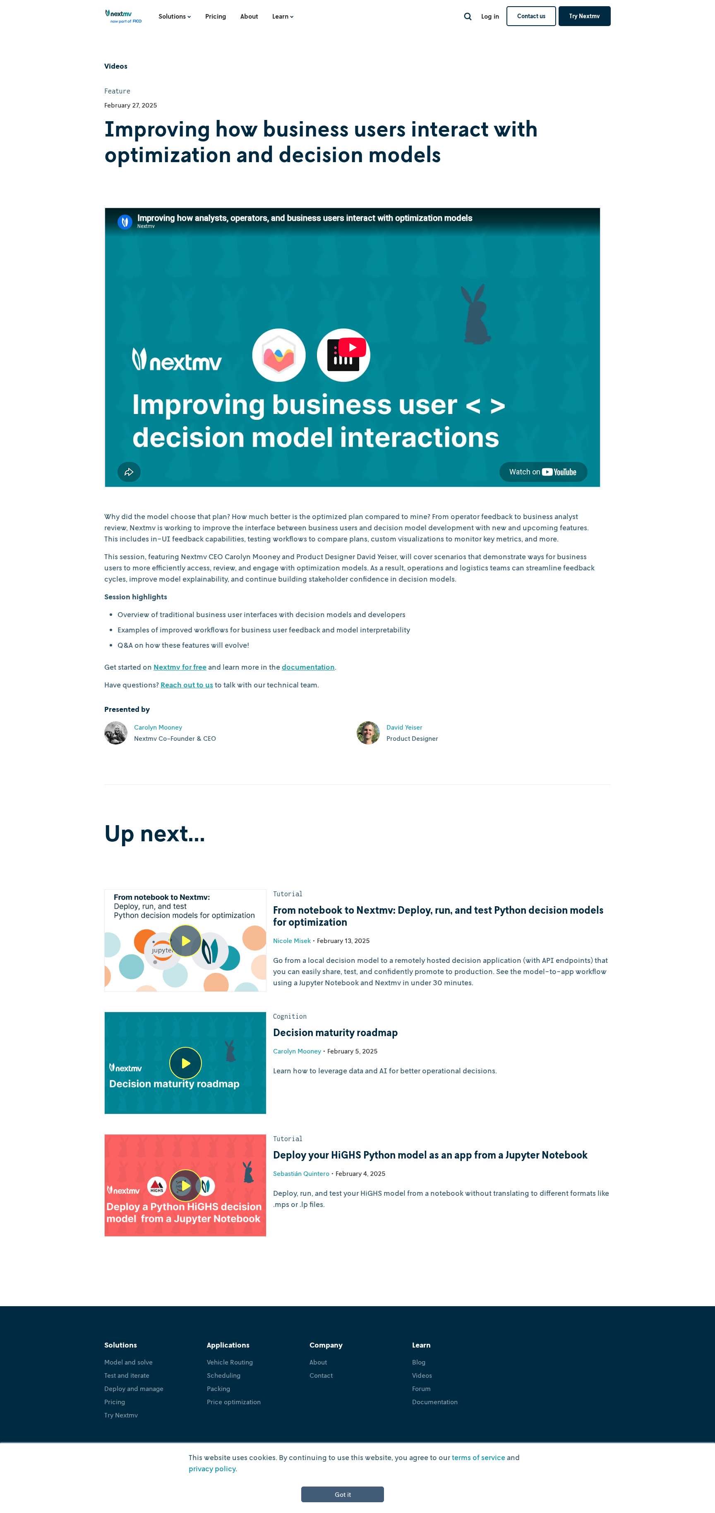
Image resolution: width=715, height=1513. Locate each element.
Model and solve (128, 1362)
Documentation (435, 1402)
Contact (321, 1375)
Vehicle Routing (230, 1362)
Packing (218, 1388)
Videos (422, 1375)
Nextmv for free (180, 666)
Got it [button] (343, 1494)
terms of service (478, 1457)
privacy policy (212, 1468)
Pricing (215, 16)
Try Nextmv (584, 15)
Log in (490, 16)
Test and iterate (126, 1375)
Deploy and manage (133, 1388)
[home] (123, 19)
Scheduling (223, 1375)
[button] (174, 16)
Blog (418, 1362)
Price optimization (234, 1402)
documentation (308, 666)
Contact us (531, 15)
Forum (421, 1388)
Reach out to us (187, 684)
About (249, 16)
